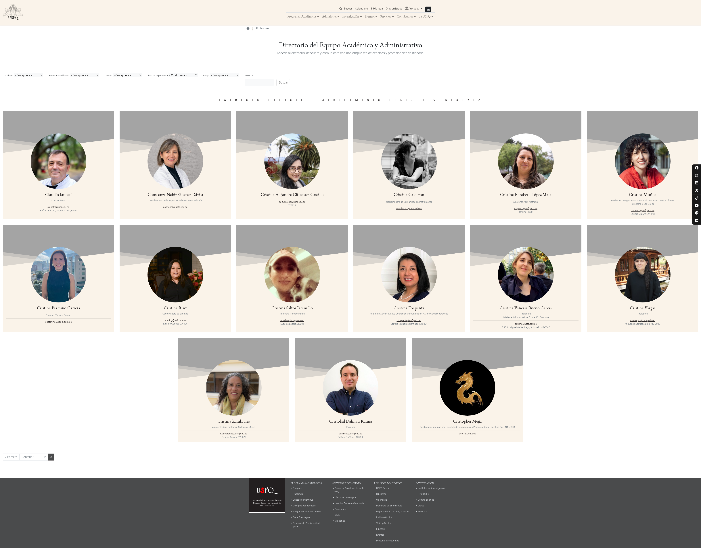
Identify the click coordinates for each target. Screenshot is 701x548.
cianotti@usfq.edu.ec (58, 207)
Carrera (108, 75)
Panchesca (340, 509)
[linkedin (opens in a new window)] (696, 183)
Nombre (249, 75)
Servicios (385, 16)
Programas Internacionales (307, 511)
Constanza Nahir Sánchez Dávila (175, 194)
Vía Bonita (340, 520)
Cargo (206, 75)
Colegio (9, 75)
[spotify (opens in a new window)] (696, 213)
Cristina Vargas (643, 308)
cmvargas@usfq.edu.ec (642, 320)
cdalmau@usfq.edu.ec (350, 433)
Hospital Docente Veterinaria (349, 503)
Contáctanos (405, 16)
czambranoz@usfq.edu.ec (233, 433)
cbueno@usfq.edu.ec (526, 323)
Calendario (361, 8)
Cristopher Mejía (467, 421)
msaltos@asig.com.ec (292, 320)
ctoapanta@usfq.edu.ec (409, 320)
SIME (337, 515)
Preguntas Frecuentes (387, 540)
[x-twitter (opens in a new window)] (696, 190)
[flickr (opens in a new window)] (696, 221)
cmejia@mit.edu (467, 433)
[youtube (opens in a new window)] (696, 205)
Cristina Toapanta (409, 308)
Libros (421, 505)
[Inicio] (13, 13)
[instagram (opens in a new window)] (696, 175)
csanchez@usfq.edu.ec (175, 207)
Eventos (370, 16)
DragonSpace (394, 8)
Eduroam (381, 529)
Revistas (422, 511)
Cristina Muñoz (642, 194)
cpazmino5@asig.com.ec (58, 321)
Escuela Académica (59, 75)
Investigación (350, 16)
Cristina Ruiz (175, 308)
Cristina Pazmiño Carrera (58, 308)
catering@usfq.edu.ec (175, 320)
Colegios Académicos (304, 505)
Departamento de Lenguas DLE (392, 511)
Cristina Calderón (409, 194)
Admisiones (329, 16)
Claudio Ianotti (58, 194)
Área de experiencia (158, 75)
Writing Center (383, 523)
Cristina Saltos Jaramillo (292, 308)
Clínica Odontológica (345, 497)
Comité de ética (426, 499)
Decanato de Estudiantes (389, 505)
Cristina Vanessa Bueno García (526, 308)
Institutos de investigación (431, 488)
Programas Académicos (301, 16)
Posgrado (298, 494)
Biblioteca (377, 8)
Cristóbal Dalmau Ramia (350, 421)
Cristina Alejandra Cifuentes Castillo (292, 194)
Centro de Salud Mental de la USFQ (348, 490)
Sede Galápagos (301, 517)
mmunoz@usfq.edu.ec (642, 210)
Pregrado (297, 488)
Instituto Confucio (385, 517)
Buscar (348, 8)
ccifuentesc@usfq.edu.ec (292, 202)
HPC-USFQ (423, 494)
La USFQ (425, 16)
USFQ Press (382, 488)
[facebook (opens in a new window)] (696, 168)
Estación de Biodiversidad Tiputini (305, 525)
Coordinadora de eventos (175, 313)
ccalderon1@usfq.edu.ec (409, 208)
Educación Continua (303, 499)
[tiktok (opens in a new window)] (696, 198)
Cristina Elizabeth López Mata (526, 194)
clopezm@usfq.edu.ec (525, 208)
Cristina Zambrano (233, 421)
